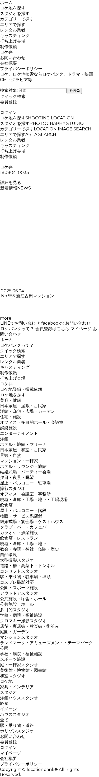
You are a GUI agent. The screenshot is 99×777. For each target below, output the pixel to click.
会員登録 (8, 101)
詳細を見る (10, 182)
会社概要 (8, 63)
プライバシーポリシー (21, 68)
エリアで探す (12, 24)
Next (92, 232)
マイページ (81, 328)
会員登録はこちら (52, 328)
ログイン (8, 112)
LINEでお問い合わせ (20, 323)
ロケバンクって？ (17, 328)
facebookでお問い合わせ (66, 323)
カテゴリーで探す (17, 19)
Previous (6, 232)
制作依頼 (8, 46)
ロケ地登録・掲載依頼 (21, 389)
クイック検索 (13, 96)
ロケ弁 (6, 52)
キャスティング (15, 35)
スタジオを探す (15, 13)
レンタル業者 (12, 30)
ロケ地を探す (12, 8)
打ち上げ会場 (12, 41)
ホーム (6, 2)
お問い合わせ (12, 57)
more (5, 318)
